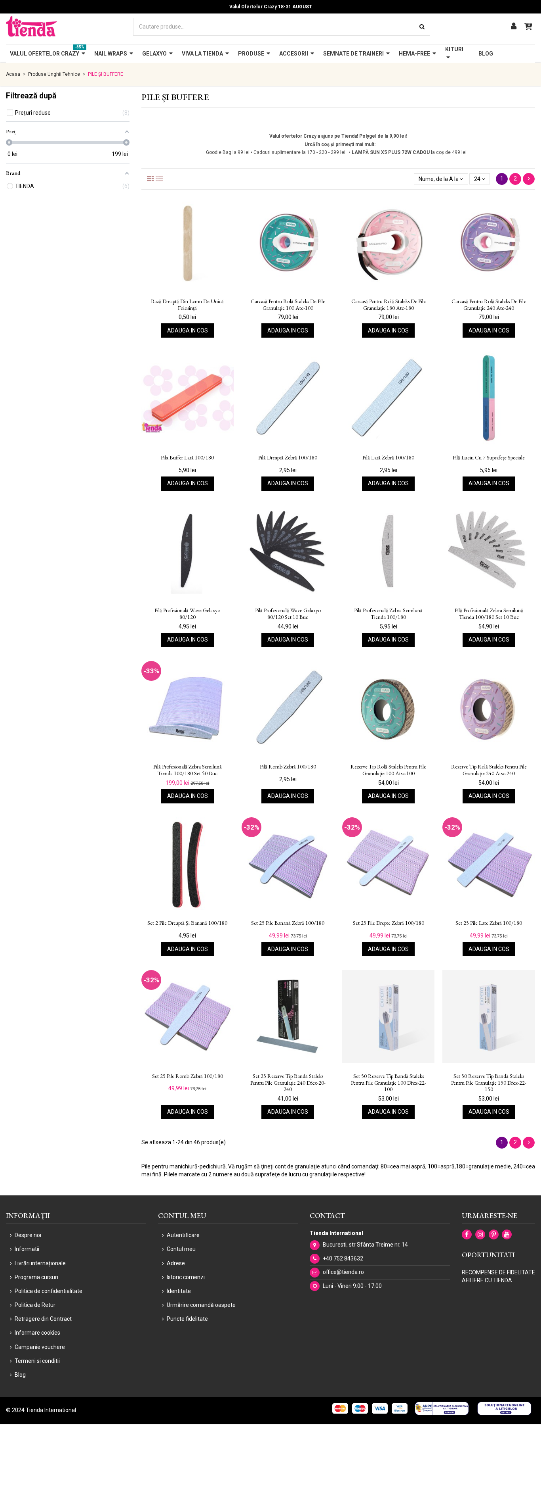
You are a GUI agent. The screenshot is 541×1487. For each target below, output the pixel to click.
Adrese (176, 1263)
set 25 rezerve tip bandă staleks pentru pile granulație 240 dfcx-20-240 (288, 1083)
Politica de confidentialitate (48, 1291)
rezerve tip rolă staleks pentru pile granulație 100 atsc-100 (388, 770)
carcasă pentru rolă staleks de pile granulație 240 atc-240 (488, 304)
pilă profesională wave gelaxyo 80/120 (187, 614)
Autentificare (183, 1235)
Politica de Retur (35, 1305)
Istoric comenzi (186, 1277)
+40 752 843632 (343, 1258)
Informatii (27, 1249)
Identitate (179, 1291)
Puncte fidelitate (187, 1319)
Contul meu (181, 1249)
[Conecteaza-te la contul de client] (514, 26)
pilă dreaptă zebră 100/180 (287, 457)
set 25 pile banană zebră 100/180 (287, 923)
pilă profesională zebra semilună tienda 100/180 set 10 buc (489, 614)
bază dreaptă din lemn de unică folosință (187, 304)
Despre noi (28, 1235)
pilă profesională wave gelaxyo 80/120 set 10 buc (288, 614)
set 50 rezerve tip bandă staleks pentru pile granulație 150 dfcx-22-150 (488, 1083)
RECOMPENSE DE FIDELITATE (498, 1272)
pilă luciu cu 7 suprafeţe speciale (489, 457)
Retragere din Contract (43, 1319)
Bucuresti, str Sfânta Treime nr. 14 (365, 1244)
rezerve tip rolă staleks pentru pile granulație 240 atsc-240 (489, 770)
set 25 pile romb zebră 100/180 (187, 1076)
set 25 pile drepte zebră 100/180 (388, 923)
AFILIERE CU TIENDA (487, 1280)
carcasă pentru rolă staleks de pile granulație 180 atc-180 (388, 304)
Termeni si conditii (37, 1361)
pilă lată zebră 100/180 (388, 457)
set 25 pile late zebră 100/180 (488, 923)
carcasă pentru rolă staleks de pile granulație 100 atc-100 (288, 304)
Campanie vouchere (40, 1347)
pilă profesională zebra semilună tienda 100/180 (388, 614)
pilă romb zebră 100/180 (288, 766)
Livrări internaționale (40, 1263)
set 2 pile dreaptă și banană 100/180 (187, 923)
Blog (20, 1375)
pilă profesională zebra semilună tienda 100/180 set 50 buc (187, 770)
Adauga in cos (187, 330)
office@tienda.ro (343, 1272)
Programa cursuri (36, 1277)
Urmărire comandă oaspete (201, 1305)
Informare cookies (37, 1332)
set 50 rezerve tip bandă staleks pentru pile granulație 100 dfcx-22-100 (388, 1083)
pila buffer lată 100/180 (187, 457)
